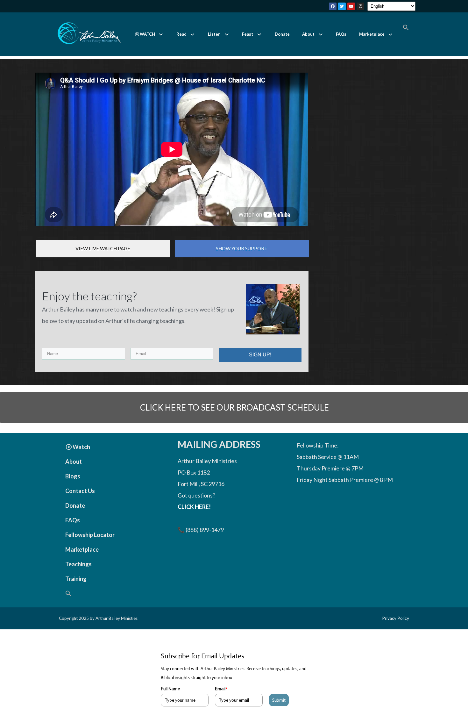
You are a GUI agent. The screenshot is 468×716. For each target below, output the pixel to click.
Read (181, 34)
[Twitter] (342, 6)
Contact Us (80, 490)
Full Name (170, 688)
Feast (247, 34)
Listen (214, 34)
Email (221, 688)
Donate (282, 34)
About (308, 34)
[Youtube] (351, 6)
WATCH (147, 34)
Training (76, 578)
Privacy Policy (395, 618)
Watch (81, 446)
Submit (279, 700)
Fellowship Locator (90, 534)
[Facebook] (333, 6)
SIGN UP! (260, 354)
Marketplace (372, 34)
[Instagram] (360, 6)
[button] (149, 34)
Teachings (78, 564)
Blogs (72, 476)
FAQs (341, 34)
